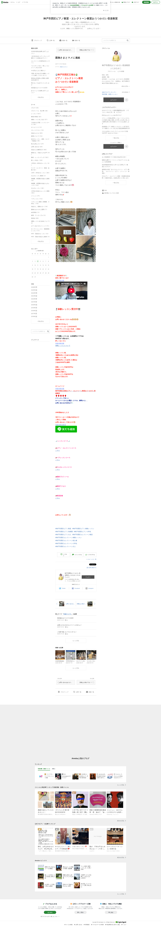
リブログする (91, 554)
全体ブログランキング (108, 92)
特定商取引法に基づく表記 (113, 924)
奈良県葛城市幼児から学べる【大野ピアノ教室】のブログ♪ (115, 165)
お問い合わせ (78, 924)
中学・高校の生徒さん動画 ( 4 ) (40, 236)
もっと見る (76, 640)
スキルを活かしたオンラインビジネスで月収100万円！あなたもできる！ (115, 132)
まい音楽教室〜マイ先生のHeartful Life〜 (114, 157)
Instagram (90, 588)
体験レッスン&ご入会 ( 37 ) (39, 119)
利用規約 (87, 924)
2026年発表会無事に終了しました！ (40, 52)
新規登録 (146, 2)
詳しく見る (80, 912)
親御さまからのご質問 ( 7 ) (39, 209)
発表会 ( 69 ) (35, 218)
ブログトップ (38, 40)
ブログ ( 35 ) (35, 108)
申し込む (111, 912)
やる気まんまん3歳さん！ (38, 70)
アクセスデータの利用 (98, 924)
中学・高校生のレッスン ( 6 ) (39, 233)
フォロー (88, 577)
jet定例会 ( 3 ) (35, 212)
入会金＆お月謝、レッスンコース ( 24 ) (40, 123)
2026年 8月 (40, 250)
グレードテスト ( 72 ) (37, 130)
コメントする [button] (78, 554)
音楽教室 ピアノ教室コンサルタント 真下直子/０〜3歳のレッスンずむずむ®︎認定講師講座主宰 (116, 127)
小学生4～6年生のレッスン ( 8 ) (40, 164)
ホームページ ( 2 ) (36, 127)
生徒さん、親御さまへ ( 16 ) (39, 206)
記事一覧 (52, 40)
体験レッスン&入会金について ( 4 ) (40, 222)
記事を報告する (92, 567)
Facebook (77, 588)
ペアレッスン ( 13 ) (36, 199)
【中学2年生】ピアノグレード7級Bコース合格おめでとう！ (40, 57)
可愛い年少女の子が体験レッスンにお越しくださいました (40, 74)
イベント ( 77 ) (35, 196)
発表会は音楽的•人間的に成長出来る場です (40, 79)
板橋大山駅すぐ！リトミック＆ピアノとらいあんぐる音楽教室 (115, 161)
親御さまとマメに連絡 (67, 57)
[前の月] (36, 251)
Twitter (63, 588)
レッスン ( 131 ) (36, 113)
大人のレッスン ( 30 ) (37, 188)
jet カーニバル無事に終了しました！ (40, 91)
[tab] (44, 768)
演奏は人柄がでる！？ (86, 50)
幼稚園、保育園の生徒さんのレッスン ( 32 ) (40, 184)
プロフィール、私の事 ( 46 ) (39, 111)
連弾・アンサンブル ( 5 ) (38, 215)
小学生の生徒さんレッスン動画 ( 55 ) (40, 192)
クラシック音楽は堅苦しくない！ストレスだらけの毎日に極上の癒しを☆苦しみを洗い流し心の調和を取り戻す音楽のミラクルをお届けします (115, 120)
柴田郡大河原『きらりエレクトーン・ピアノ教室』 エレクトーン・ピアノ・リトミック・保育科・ (115, 171)
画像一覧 (64, 40)
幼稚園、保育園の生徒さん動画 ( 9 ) (40, 179)
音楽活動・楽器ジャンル (109, 94)
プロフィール (112, 71)
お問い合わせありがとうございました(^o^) (67, 50)
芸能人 (53, 768)
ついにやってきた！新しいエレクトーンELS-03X (40, 66)
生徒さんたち (63, 66)
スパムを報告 (69, 924)
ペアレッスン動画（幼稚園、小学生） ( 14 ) (40, 202)
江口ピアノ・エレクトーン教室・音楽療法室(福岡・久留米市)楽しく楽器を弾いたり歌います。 (116, 177)
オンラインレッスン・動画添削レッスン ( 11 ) (40, 230)
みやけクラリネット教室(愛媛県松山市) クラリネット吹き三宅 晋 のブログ (115, 111)
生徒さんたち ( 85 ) (37, 133)
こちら (57, 450)
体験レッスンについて (62, 346)
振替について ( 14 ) (36, 136)
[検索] (127, 40)
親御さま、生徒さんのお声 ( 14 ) (40, 153)
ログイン (155, 2)
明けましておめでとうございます (40, 84)
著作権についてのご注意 (111, 193)
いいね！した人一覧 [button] (91, 559)
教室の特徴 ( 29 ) (36, 116)
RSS (105, 190)
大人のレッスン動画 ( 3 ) (38, 175)
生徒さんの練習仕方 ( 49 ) (39, 149)
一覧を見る (116, 138)
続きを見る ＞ (126, 86)
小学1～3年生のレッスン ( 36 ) (40, 172)
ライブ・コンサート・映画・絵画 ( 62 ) (40, 169)
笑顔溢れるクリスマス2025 (39, 87)
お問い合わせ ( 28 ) (37, 146)
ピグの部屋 (121, 71)
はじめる (50, 912)
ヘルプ (124, 924)
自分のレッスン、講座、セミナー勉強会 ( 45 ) (40, 140)
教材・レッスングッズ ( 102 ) (39, 157)
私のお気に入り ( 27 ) (37, 144)
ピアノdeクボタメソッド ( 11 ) (40, 226)
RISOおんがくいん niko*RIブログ (111, 115)
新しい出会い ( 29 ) (37, 160)
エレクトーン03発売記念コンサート (40, 62)
